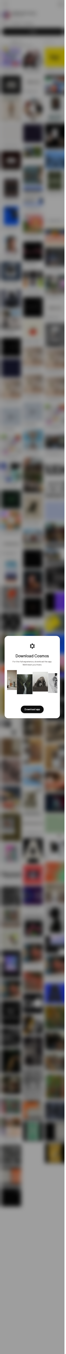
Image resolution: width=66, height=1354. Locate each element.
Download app (32, 709)
